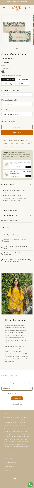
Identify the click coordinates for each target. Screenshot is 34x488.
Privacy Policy (8, 458)
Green (3, 71)
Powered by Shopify (23, 487)
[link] (6, 164)
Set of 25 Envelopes (22, 79)
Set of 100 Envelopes (22, 83)
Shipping (3, 64)
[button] (4, 8)
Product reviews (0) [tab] (9, 383)
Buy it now (17, 132)
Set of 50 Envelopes (8, 83)
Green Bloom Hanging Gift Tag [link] (15, 172)
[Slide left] (13, 48)
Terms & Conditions (10, 462)
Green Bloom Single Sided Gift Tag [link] (16, 163)
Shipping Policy (8, 453)
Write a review (17, 398)
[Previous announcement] (3, 2)
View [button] (28, 167)
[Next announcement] (30, 2)
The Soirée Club (14, 487)
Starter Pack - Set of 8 (8, 79)
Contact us (7, 470)
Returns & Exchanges (10, 466)
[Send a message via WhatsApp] (30, 484)
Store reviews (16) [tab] (24, 383)
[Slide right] (21, 48)
